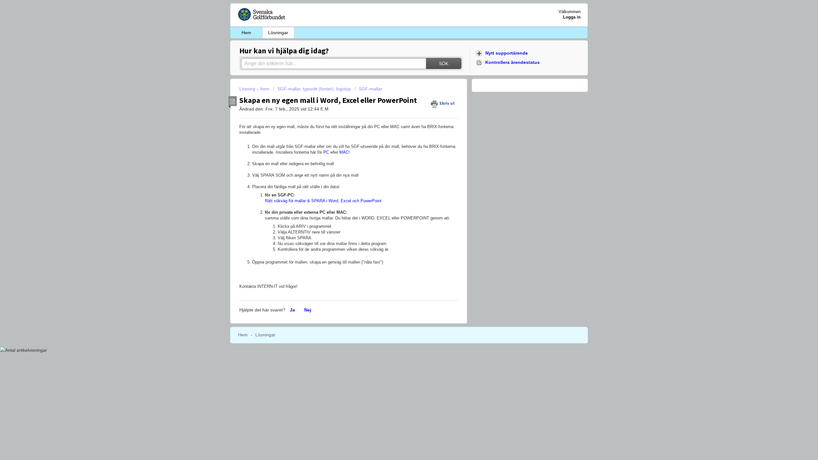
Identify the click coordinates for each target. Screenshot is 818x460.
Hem (246, 32)
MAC (344, 152)
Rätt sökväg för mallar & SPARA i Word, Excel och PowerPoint (323, 200)
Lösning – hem (255, 88)
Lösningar (278, 32)
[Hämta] (397, 148)
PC (326, 152)
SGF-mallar (370, 88)
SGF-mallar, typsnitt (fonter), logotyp (314, 88)
